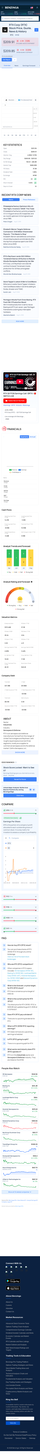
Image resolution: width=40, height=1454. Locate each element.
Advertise (9, 1308)
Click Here (20, 795)
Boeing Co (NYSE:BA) (15, 973)
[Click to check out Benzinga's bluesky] (7, 1274)
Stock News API (21, 1200)
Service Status (21, 1438)
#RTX (13, 405)
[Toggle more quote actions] (15, 59)
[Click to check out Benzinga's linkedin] (17, 1269)
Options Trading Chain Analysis (17, 1327)
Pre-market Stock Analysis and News (19, 1388)
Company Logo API (7, 1202)
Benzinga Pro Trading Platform (17, 1362)
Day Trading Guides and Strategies (18, 1382)
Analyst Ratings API (32, 1200)
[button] (32, 7)
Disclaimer (9, 1438)
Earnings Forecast (29, 66)
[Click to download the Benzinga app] (13, 1281)
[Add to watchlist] (36, 30)
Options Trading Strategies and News (19, 1365)
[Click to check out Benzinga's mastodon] (12, 1274)
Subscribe (13, 1423)
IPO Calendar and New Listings (17, 1341)
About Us (9, 1302)
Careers (9, 1305)
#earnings (6, 405)
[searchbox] (21, 18)
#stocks (19, 405)
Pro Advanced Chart (26, 100)
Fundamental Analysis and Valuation (19, 1379)
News (16, 66)
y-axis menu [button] (36, 108)
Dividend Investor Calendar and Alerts (19, 1333)
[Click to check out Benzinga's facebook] (7, 1269)
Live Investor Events (13, 1385)
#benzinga (26, 405)
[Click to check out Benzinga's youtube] (27, 1269)
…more (7, 419)
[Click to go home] (12, 8)
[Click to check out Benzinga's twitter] (22, 1269)
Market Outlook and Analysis (16, 1345)
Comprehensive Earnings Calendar (19, 1330)
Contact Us (10, 1311)
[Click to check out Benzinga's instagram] (12, 1269)
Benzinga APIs (13, 1200)
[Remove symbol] (33, 848)
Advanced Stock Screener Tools (17, 1323)
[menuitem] (4, 135)
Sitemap (32, 1438)
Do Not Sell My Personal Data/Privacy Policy (20, 1435)
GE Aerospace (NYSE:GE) (24, 971)
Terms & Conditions (20, 1432)
